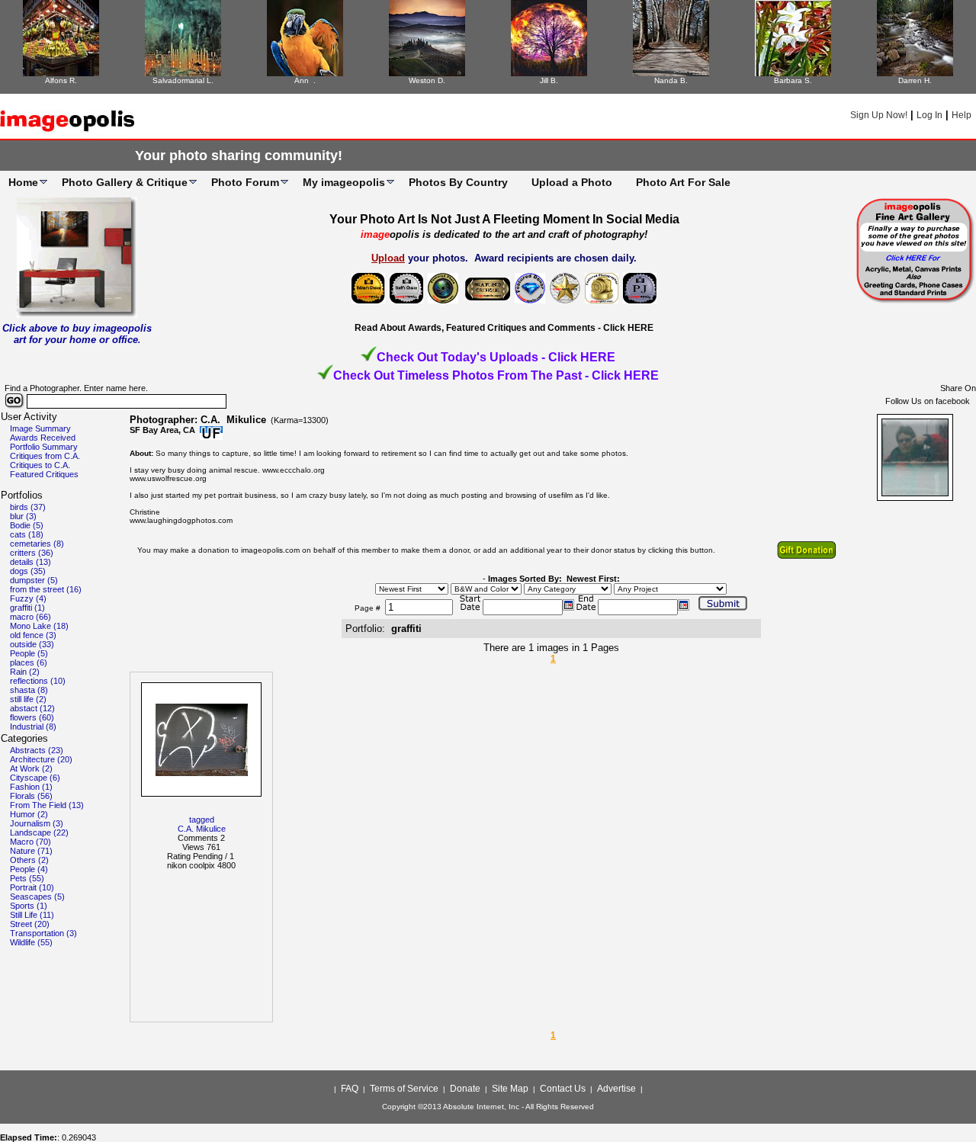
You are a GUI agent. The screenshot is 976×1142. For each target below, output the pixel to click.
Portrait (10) (32, 887)
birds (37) (28, 507)
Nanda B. (671, 80)
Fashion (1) (31, 786)
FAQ (349, 1088)
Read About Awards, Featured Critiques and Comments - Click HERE (504, 327)
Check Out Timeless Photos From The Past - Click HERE (496, 375)
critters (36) (31, 552)
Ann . (305, 80)
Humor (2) (29, 814)
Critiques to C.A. (40, 465)
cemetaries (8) (37, 543)
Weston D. (427, 80)
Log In (929, 115)
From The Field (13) (47, 805)
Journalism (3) (36, 823)
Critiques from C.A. (45, 455)
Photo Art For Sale (683, 182)
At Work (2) (31, 768)
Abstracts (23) (36, 750)
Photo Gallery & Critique (125, 182)
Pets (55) (27, 878)
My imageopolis (344, 182)
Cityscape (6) (35, 777)
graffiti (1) (27, 607)
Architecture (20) (41, 759)
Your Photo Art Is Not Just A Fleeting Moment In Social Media (504, 219)
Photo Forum (245, 182)
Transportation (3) (43, 933)
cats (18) (26, 534)
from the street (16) (46, 589)
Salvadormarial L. (183, 80)
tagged (201, 819)
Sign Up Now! (878, 115)
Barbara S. (793, 80)
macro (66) (30, 616)
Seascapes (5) (37, 896)
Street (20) (30, 924)
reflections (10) (38, 680)
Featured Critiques (44, 474)
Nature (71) (31, 850)
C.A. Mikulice (202, 828)
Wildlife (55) (31, 942)
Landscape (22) (39, 832)
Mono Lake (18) (39, 625)
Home (23, 182)
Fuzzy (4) (28, 598)
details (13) (30, 561)
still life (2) (28, 699)
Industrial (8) (33, 726)
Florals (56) (31, 795)
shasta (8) (29, 690)
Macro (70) (30, 841)
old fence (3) (33, 635)
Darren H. (915, 80)
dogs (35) (28, 571)
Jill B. (549, 80)
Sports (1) (28, 905)
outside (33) (32, 644)
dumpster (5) (34, 580)
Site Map (510, 1088)
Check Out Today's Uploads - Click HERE (496, 357)
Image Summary (40, 428)
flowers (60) (32, 717)
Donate (465, 1088)
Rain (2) (25, 671)
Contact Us (563, 1088)
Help (961, 115)
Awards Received (42, 437)
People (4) (29, 869)
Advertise (616, 1088)
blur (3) (23, 516)
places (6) (28, 662)
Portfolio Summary (44, 446)
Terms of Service (404, 1088)
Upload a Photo (571, 182)
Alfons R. (61, 80)
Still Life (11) (32, 914)
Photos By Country (458, 182)
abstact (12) (32, 708)
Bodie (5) (26, 525)
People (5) (29, 653)
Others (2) (29, 860)
